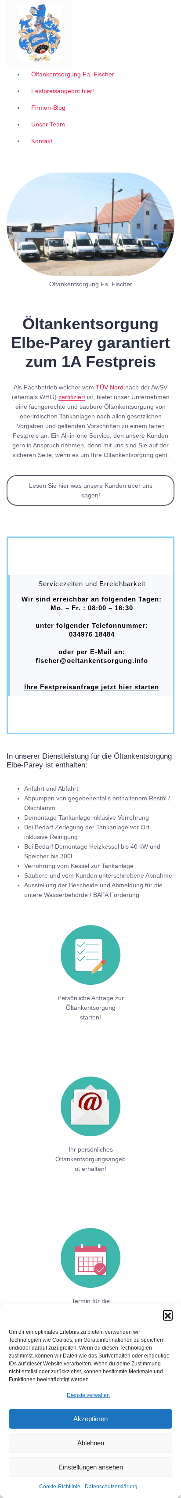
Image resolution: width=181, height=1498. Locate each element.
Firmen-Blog (48, 107)
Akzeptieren (90, 1418)
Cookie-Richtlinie (59, 1487)
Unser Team (48, 124)
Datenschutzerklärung (111, 1487)
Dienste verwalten (88, 1395)
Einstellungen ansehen (90, 1467)
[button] (167, 1315)
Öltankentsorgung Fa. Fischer (72, 74)
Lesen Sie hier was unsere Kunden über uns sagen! (90, 490)
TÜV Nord (109, 387)
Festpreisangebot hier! (62, 90)
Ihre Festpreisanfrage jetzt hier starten (91, 687)
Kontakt (41, 140)
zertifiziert (71, 396)
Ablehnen (90, 1443)
